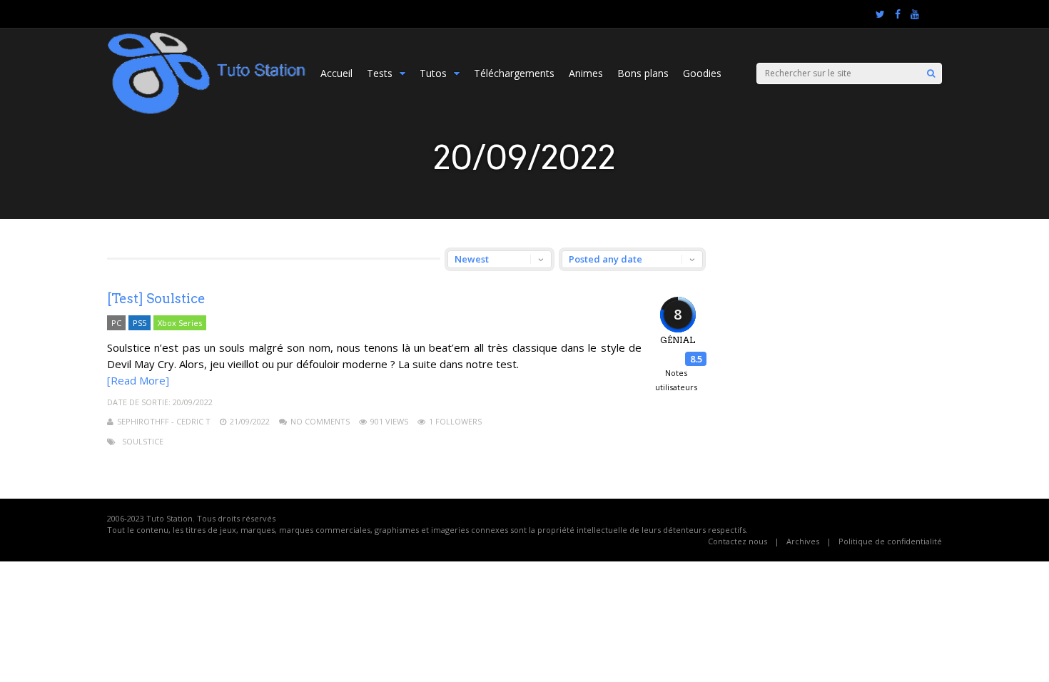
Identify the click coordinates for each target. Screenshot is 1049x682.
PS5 (139, 322)
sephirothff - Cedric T (164, 421)
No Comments (320, 421)
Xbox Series (180, 322)
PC (116, 322)
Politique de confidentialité (890, 541)
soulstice (142, 441)
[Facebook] (898, 14)
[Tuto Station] (206, 112)
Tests (379, 73)
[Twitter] (880, 14)
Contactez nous (737, 541)
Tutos (433, 73)
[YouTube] (915, 14)
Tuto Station (169, 518)
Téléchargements (514, 73)
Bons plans (643, 73)
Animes (586, 73)
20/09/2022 (193, 402)
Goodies (702, 73)
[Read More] (138, 380)
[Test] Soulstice (156, 298)
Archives (802, 541)
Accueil (336, 73)
